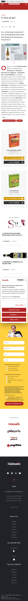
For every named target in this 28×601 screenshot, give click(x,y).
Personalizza (13, 314)
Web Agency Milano (10, 597)
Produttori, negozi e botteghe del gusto (15, 381)
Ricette (9, 382)
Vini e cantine (11, 378)
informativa (11, 398)
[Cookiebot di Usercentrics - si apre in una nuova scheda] (18, 280)
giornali (19, 120)
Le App (22, 1)
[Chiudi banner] (25, 280)
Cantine (3, 15)
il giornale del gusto (9, 120)
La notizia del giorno (12, 368)
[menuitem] (14, 507)
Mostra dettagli (19, 305)
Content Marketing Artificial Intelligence (10, 599)
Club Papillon (17, 1)
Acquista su (14, 162)
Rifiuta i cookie (14, 319)
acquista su (14, 158)
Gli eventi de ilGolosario (13, 370)
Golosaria (7, 1)
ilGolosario (3, 1)
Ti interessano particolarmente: (12, 374)
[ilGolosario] (14, 3)
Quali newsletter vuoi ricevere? (12, 364)
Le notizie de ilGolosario (13, 366)
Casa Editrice (12, 1)
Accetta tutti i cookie (14, 309)
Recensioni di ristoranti (13, 376)
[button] (25, 53)
